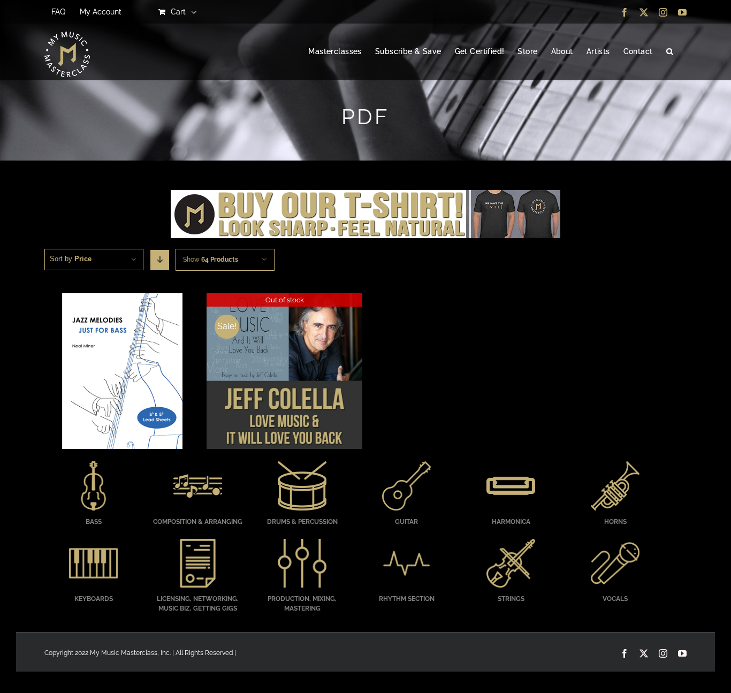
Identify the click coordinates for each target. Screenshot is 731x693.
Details (122, 372)
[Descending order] (159, 260)
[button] (669, 52)
